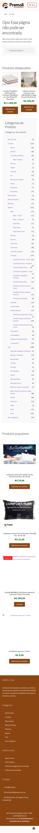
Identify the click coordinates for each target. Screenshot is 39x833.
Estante (13, 367)
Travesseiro (14, 343)
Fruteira (13, 172)
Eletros (13, 163)
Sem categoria (13, 417)
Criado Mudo (14, 306)
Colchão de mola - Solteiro (22, 263)
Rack (12, 409)
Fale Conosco (9, 762)
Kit (11, 175)
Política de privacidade (13, 770)
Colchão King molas (20, 267)
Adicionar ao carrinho (10, 110)
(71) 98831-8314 (9, 787)
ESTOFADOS (14, 371)
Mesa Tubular (18, 160)
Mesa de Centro (15, 383)
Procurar (19, 829)
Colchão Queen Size (20, 282)
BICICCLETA (12, 139)
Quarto (10, 207)
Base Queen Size (19, 231)
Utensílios (14, 191)
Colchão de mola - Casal (21, 259)
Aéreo (12, 148)
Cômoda (13, 302)
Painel (12, 397)
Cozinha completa (17, 155)
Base (12, 211)
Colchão (13, 255)
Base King (16, 227)
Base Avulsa (14, 359)
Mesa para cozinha (17, 179)
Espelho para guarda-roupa (22, 314)
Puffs (12, 405)
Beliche (13, 235)
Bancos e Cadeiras (16, 355)
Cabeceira (13, 243)
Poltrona (13, 401)
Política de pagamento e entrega (17, 766)
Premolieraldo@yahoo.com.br (14, 792)
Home (12, 375)
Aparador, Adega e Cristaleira (20, 351)
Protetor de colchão (20, 298)
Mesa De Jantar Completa (19, 387)
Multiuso (11, 203)
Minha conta (6, 829)
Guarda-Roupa (15, 310)
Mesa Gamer (12, 195)
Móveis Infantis (13, 199)
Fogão (12, 167)
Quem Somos (10, 758)
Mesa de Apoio (15, 379)
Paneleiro (13, 187)
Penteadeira (14, 335)
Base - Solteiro (18, 219)
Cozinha (11, 143)
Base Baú (16, 223)
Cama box (13, 247)
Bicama (13, 239)
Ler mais (19, 604)
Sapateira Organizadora (18, 339)
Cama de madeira (16, 251)
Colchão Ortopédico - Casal (22, 271)
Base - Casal (17, 215)
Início (5, 14)
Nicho (12, 184)
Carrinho (30, 827)
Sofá (12, 413)
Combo (13, 363)
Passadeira (14, 331)
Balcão (12, 151)
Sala (9, 347)
